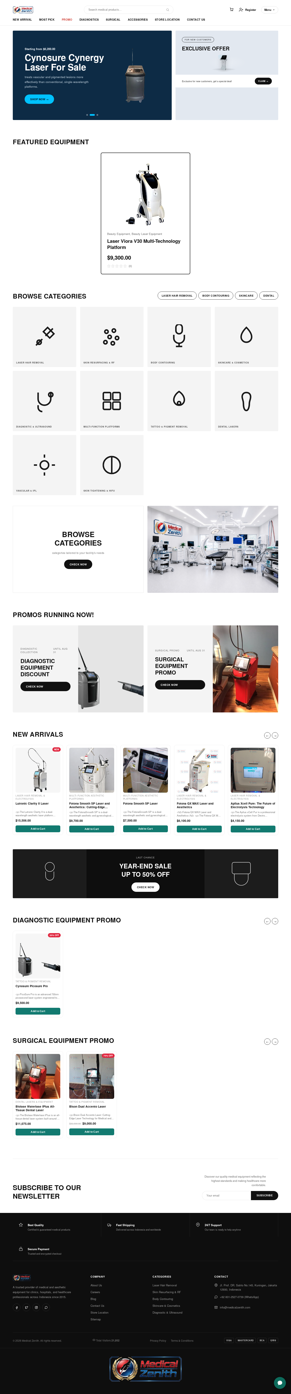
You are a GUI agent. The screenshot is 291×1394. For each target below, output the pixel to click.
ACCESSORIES (138, 19)
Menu (267, 10)
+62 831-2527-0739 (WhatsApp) (239, 1297)
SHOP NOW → (39, 99)
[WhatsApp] (46, 1307)
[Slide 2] (92, 115)
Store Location (99, 1312)
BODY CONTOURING (215, 295)
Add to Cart (38, 828)
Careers (95, 1292)
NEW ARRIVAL (22, 19)
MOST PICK (47, 19)
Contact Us (97, 1306)
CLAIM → (263, 81)
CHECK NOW (78, 564)
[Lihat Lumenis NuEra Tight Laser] (227, 63)
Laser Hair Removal (165, 1285)
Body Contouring (163, 1299)
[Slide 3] (97, 115)
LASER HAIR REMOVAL (177, 295)
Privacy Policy (158, 1340)
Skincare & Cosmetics (166, 1306)
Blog (93, 1299)
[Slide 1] (87, 115)
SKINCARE (246, 295)
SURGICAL (113, 19)
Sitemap (96, 1319)
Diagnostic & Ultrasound (167, 1312)
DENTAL (268, 295)
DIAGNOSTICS (89, 19)
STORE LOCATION (167, 19)
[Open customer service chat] (280, 1383)
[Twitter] (26, 1307)
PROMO (67, 19)
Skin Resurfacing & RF (167, 1292)
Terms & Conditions (182, 1340)
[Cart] (231, 9)
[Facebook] (16, 1307)
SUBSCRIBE (264, 1195)
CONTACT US (196, 19)
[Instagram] (36, 1307)
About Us (96, 1285)
